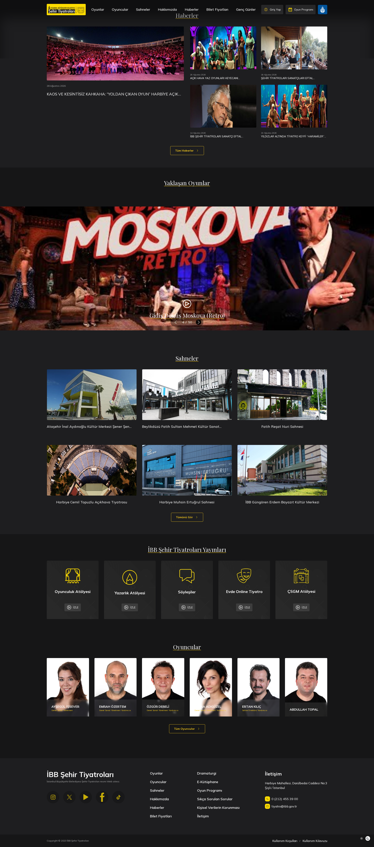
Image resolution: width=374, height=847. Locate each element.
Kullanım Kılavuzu (315, 841)
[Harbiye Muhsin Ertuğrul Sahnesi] (187, 470)
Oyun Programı (209, 790)
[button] (175, 322)
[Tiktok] (118, 797)
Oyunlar (97, 9)
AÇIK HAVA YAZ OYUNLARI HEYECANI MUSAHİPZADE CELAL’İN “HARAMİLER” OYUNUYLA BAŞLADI (222, 78)
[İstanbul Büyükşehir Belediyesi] (322, 9)
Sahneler (143, 9)
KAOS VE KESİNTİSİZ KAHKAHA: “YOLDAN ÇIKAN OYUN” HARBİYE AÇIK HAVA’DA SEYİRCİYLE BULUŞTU (112, 94)
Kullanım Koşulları (284, 841)
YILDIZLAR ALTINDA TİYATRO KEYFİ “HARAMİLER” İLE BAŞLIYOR (292, 136)
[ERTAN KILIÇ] (258, 687)
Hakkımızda (167, 9)
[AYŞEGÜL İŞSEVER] (68, 687)
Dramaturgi (206, 773)
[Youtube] (85, 797)
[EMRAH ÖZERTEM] (115, 687)
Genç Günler (246, 9)
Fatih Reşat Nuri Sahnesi (282, 426)
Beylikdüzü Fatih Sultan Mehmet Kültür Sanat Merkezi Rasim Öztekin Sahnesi (180, 426)
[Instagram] (53, 797)
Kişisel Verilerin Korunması (218, 807)
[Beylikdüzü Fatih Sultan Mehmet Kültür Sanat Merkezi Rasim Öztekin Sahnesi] (187, 394)
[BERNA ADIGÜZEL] (211, 687)
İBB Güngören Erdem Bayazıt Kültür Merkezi (282, 502)
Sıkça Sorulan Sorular (215, 799)
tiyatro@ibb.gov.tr (284, 806)
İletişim (203, 816)
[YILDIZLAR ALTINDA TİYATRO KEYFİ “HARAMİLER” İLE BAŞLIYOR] (294, 106)
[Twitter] (69, 797)
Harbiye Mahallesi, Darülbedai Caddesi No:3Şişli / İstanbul (296, 785)
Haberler (191, 9)
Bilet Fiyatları (217, 9)
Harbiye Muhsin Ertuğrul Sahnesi (186, 502)
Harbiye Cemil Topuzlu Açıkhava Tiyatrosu (91, 502)
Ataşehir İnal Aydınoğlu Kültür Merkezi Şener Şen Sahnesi (88, 426)
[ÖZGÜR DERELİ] (163, 687)
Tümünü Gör (184, 517)
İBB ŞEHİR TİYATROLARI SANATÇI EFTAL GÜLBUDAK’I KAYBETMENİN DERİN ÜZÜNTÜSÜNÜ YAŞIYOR (221, 136)
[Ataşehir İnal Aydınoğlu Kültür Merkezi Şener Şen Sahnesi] (92, 394)
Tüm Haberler (184, 150)
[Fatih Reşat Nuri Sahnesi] (282, 394)
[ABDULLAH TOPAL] (306, 687)
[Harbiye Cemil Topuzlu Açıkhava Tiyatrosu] (92, 470)
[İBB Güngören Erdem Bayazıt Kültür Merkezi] (282, 470)
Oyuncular (120, 9)
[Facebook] (102, 797)
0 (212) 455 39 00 (285, 799)
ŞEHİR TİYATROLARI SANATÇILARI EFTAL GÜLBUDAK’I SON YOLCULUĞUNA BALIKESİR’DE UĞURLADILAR (291, 78)
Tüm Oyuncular (184, 729)
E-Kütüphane (207, 782)
